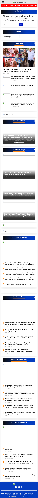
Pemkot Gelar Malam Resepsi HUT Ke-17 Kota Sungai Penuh (18, 448)
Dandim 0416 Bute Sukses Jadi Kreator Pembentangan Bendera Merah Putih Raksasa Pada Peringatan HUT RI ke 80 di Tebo (18, 350)
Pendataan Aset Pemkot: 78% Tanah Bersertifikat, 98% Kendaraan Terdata (20, 475)
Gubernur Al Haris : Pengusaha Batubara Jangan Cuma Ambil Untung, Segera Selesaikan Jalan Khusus (19, 406)
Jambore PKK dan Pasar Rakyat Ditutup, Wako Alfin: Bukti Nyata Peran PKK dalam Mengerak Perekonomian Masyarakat (19, 462)
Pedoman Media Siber (15, 496)
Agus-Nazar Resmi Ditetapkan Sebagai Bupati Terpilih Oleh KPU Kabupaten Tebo (22, 95)
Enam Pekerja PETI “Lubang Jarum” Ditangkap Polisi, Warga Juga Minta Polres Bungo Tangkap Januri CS (19, 278)
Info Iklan (25, 496)
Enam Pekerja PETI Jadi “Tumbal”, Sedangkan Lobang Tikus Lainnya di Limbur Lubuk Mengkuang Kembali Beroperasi (20, 263)
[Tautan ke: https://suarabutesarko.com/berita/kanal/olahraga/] (34, 149)
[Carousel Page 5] (23, 142)
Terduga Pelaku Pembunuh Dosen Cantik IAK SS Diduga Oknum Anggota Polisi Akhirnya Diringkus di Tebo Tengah (20, 336)
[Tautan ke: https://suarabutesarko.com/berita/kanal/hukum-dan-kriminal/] (34, 237)
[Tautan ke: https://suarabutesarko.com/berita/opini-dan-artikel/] (34, 121)
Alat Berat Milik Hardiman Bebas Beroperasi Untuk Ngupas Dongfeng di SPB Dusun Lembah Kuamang (20, 268)
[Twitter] (19, 487)
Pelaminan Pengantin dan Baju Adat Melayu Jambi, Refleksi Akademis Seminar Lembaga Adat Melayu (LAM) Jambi (18, 136)
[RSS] (22, 487)
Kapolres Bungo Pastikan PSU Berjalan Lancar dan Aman (22, 86)
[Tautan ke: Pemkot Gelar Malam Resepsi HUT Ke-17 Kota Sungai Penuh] (19, 436)
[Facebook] (16, 487)
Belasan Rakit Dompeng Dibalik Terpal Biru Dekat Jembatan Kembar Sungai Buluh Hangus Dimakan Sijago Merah (20, 273)
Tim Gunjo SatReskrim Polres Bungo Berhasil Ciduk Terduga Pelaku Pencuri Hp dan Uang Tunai (20, 283)
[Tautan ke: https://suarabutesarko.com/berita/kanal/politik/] (34, 43)
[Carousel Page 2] (17, 142)
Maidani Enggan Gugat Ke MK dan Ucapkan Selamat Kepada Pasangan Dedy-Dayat (17, 70)
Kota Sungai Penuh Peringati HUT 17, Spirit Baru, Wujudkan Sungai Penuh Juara (19, 455)
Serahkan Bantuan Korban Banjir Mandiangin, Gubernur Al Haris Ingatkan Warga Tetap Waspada (18, 399)
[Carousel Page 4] (21, 142)
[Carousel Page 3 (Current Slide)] (19, 142)
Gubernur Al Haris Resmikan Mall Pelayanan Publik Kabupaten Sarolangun (20, 413)
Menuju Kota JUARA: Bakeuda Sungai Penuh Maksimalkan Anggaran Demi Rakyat (18, 468)
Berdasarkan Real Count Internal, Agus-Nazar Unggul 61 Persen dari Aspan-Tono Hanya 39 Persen (23, 103)
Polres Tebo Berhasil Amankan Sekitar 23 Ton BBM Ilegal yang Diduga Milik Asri (19, 330)
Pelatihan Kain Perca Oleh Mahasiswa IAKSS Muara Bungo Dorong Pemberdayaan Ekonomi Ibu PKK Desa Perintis (20, 323)
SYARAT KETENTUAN (25, 494)
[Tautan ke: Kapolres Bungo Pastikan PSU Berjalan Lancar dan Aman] (6, 88)
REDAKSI (8, 494)
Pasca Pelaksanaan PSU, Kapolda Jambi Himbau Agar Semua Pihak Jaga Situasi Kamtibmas (23, 77)
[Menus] (2, 2)
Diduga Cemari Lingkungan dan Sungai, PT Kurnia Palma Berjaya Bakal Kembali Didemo (19, 343)
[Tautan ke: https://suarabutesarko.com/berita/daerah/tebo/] (34, 297)
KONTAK (15, 494)
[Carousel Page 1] (15, 142)
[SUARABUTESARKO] (19, 2)
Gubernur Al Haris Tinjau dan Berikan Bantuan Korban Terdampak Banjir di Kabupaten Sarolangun (18, 386)
